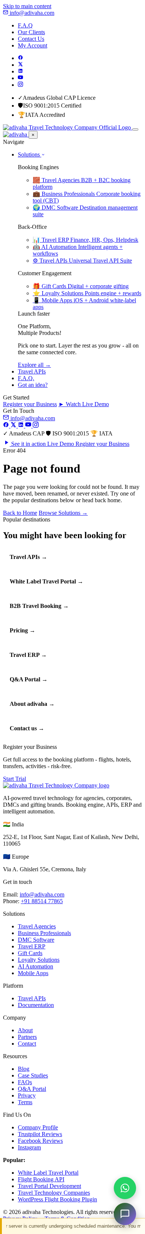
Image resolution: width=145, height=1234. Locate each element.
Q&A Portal (32, 1089)
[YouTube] (20, 78)
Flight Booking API (41, 1179)
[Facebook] (20, 58)
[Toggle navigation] (135, 129)
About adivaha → (32, 704)
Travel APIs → (28, 557)
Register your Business (30, 404)
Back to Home (20, 513)
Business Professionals (44, 933)
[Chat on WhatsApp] (125, 1188)
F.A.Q (25, 25)
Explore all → (34, 365)
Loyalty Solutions (38, 960)
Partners (27, 1037)
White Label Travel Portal (48, 1172)
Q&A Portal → (29, 679)
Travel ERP (31, 946)
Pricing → (22, 630)
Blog (23, 1069)
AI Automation (35, 966)
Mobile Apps (33, 973)
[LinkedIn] (20, 71)
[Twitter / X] (20, 65)
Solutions (29, 154)
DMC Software (36, 940)
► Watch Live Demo (83, 404)
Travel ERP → (28, 655)
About (25, 1030)
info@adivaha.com (31, 13)
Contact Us (31, 39)
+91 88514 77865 (42, 901)
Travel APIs (32, 371)
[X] (14, 425)
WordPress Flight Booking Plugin (57, 1199)
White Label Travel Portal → (46, 581)
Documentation (36, 1005)
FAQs (25, 1082)
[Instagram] (20, 85)
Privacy (27, 1095)
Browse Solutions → (63, 513)
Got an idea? (33, 385)
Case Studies (33, 1075)
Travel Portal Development (49, 1186)
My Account (32, 45)
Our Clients (31, 32)
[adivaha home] (67, 127)
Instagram (29, 1147)
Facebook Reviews (40, 1141)
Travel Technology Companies (54, 1192)
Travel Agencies (37, 926)
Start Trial (14, 779)
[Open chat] (125, 1214)
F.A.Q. (26, 378)
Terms (25, 1102)
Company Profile (38, 1127)
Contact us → (27, 728)
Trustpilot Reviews (40, 1134)
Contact (27, 1043)
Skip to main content (27, 6)
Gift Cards (30, 953)
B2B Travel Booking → (39, 606)
